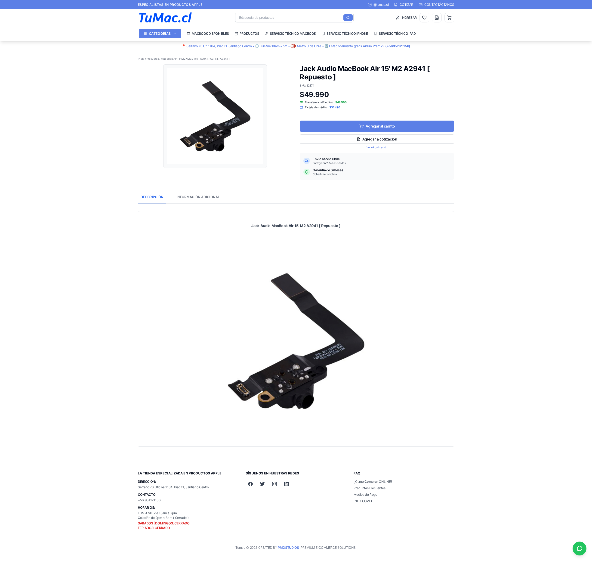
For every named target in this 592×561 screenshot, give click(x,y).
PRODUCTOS (249, 33)
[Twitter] (262, 484)
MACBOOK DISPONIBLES (210, 33)
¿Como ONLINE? (373, 481)
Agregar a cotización (379, 139)
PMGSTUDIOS (288, 547)
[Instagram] (274, 484)
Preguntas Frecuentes (369, 488)
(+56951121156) (397, 46)
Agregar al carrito (380, 126)
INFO (363, 501)
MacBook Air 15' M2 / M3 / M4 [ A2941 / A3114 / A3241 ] (195, 58)
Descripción (152, 197)
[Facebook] (250, 484)
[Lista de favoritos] (424, 17)
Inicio (141, 58)
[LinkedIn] (286, 484)
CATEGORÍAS (160, 33)
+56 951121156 (149, 500)
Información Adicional (198, 197)
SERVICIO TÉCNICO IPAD (397, 33)
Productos (152, 58)
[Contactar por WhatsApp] (579, 548)
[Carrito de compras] (449, 17)
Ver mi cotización (377, 147)
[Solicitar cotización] (437, 17)
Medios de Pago (365, 494)
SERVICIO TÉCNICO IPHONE (347, 33)
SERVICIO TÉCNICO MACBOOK (293, 33)
